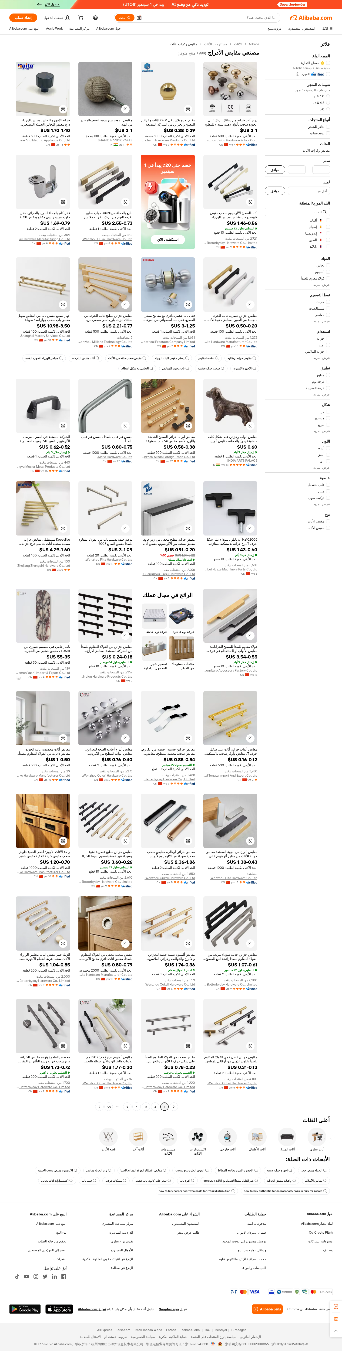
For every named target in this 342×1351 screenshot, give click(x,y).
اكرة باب (185, 1180)
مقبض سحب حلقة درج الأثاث (124, 358)
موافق (275, 170)
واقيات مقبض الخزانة (279, 1180)
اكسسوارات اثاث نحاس (54, 1180)
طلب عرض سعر (188, 1232)
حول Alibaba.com (320, 1214)
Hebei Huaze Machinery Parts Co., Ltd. (230, 569)
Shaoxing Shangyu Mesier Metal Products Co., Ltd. (43, 466)
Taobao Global (190, 1330)
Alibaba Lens (315, 1309)
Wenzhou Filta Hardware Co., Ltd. (108, 559)
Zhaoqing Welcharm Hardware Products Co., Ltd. (168, 140)
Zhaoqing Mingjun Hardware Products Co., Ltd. (105, 676)
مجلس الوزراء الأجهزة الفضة (41, 358)
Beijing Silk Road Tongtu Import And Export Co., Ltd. (230, 775)
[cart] (80, 18)
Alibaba (254, 44)
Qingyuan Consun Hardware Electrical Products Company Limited (168, 342)
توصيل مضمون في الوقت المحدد (244, 1241)
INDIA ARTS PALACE (242, 460)
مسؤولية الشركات (320, 1241)
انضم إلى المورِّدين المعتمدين (47, 1250)
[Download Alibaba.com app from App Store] (59, 1309)
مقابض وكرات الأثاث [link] (183, 44)
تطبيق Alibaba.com (92, 1309)
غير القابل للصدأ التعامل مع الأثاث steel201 (229, 1180)
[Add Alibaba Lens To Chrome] (267, 1309)
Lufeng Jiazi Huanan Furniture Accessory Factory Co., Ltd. (230, 670)
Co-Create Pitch (321, 1232)
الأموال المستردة (122, 1250)
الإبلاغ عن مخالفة (122, 1268)
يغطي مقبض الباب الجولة (169, 358)
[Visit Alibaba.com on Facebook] (64, 1276)
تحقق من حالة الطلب (52, 1241)
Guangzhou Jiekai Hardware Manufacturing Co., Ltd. (43, 239)
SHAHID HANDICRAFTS (115, 140)
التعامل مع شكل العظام (135, 368)
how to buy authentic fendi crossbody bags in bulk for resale (283, 1191)
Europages (238, 1330)
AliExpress (104, 1330)
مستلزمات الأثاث (215, 44)
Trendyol (220, 1330)
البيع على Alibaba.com (51, 1223)
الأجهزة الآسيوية (242, 368)
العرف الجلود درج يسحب (189, 1170)
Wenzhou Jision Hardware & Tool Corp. (230, 140)
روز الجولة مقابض (96, 1170)
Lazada (171, 1330)
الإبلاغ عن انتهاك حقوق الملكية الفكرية (107, 1259)
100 (108, 1106)
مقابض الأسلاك (313, 1180)
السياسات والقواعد (253, 1268)
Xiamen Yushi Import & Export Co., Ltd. (43, 673)
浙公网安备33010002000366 (247, 1344)
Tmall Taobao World (148, 1330)
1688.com (123, 1330)
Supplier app (169, 1309)
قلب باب (87, 1180)
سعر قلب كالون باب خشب (151, 1180)
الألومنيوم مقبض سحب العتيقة (55, 1170)
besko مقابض (206, 358)
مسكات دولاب (113, 1180)
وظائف (328, 1250)
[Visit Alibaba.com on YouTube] (26, 1276)
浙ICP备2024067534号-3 (290, 1344)
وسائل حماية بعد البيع (252, 1250)
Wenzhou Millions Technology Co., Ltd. (105, 342)
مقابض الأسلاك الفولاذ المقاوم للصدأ (141, 1170)
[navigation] (297, 576)
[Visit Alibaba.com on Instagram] (36, 1276)
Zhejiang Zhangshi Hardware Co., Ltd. (43, 565)
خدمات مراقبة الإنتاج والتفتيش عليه (242, 1259)
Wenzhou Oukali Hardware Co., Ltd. (107, 239)
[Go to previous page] (174, 1106)
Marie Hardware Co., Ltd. (114, 457)
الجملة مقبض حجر (311, 1170)
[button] (139, 17)
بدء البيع (61, 1232)
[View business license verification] (213, 1344)
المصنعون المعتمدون (186, 1223)
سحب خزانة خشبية (209, 368)
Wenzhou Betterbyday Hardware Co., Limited (230, 243)
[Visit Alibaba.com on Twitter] (45, 1276)
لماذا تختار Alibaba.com (317, 1223)
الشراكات (60, 1259)
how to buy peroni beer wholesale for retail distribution (194, 1191)
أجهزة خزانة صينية (277, 1170)
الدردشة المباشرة (121, 1232)
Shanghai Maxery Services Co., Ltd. (45, 336)
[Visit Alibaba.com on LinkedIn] (54, 1276)
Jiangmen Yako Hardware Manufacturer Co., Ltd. (230, 342)
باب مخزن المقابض (173, 368)
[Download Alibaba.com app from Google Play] (25, 1309)
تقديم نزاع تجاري (122, 1241)
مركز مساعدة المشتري (117, 1223)
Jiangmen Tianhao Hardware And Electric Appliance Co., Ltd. (43, 140)
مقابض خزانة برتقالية (239, 358)
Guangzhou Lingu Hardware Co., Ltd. (169, 574)
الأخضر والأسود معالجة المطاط (235, 1170)
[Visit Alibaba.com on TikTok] (17, 1276)
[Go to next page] (99, 1106)
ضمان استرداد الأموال (251, 1232)
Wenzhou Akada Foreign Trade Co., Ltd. (168, 457)
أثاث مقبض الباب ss (83, 358)
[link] (336, 1307)
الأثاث (238, 44)
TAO (207, 1330)
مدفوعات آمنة (256, 1223)
